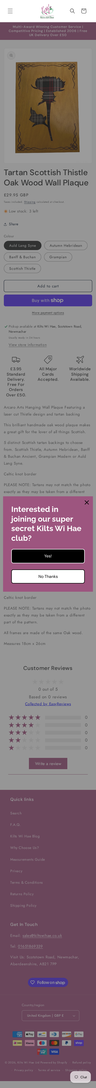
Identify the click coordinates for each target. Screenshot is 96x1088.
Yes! (48, 556)
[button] (10, 11)
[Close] (87, 502)
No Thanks (48, 576)
